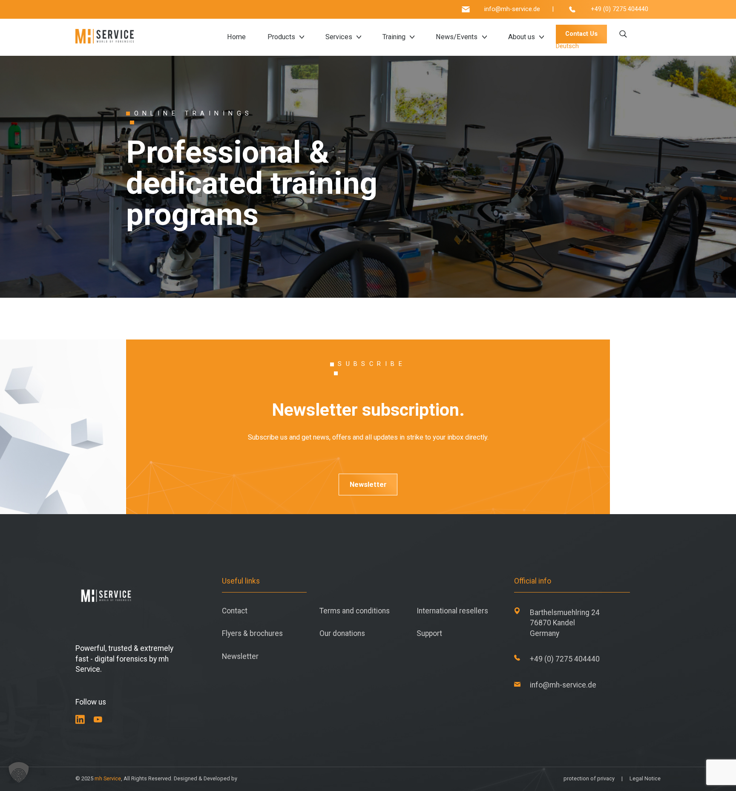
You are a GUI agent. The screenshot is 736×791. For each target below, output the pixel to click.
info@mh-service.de (512, 9)
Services (338, 37)
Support (429, 633)
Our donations (342, 633)
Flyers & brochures (252, 633)
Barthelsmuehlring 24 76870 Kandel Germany (565, 623)
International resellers (452, 611)
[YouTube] (98, 719)
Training (393, 37)
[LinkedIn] (80, 719)
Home (236, 37)
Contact (234, 611)
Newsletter (368, 484)
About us (521, 37)
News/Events (456, 37)
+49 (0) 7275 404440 (619, 9)
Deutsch (567, 46)
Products (281, 37)
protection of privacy (589, 778)
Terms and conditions (354, 611)
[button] (18, 772)
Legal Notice (645, 778)
